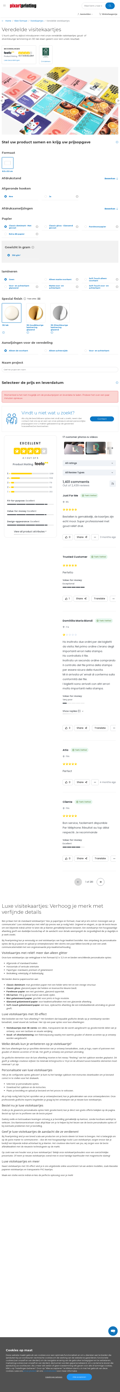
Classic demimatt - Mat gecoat (20, 227)
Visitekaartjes (36, 20)
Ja (50, 196)
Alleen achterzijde (58, 351)
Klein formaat (20, 20)
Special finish (12, 298)
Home (8, 20)
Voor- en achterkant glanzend (19, 287)
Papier (7, 218)
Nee (11, 196)
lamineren (9, 271)
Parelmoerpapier (97, 227)
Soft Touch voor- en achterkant (99, 287)
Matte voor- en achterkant (56, 287)
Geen (11, 279)
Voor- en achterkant (99, 351)
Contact (102, 418)
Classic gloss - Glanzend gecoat (61, 227)
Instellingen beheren (53, 1377)
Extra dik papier (17, 234)
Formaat (8, 152)
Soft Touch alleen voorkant (98, 279)
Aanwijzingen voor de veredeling (27, 342)
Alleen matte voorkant (60, 279)
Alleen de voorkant (18, 351)
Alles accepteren (79, 1377)
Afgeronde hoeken (16, 188)
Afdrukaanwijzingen (17, 208)
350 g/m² (16, 255)
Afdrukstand (11, 178)
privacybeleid (29, 1371)
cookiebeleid (49, 1371)
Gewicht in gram (17, 247)
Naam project (12, 362)
